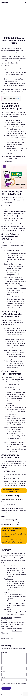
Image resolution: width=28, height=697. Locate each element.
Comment (4, 652)
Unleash (4, 2)
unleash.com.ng (6, 618)
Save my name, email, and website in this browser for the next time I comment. (14, 684)
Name (3, 666)
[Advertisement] (14, 20)
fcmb (12, 638)
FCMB (18, 624)
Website (3, 677)
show (17, 98)
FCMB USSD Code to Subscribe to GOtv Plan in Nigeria (14, 40)
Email (3, 671)
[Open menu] (26, 2)
